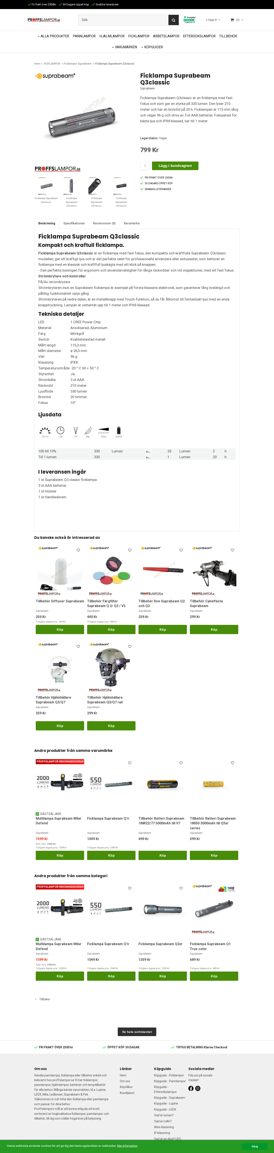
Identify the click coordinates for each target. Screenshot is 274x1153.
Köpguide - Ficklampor (169, 1075)
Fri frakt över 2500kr (43, 4)
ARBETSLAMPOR (166, 36)
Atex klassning (164, 1127)
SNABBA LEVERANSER (158, 189)
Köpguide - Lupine (166, 1103)
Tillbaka (43, 999)
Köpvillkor (126, 1087)
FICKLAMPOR (138, 36)
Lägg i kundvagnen (175, 166)
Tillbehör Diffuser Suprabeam (60, 601)
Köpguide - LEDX (165, 1109)
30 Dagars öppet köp (75, 4)
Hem (37, 63)
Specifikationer (74, 223)
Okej (255, 1146)
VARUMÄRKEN (126, 47)
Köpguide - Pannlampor (170, 1081)
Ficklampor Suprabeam (77, 63)
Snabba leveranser (107, 4)
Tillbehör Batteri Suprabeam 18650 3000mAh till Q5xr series (213, 823)
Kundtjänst (127, 1093)
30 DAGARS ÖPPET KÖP (159, 183)
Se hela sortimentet (137, 1032)
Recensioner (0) (104, 223)
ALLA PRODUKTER (55, 36)
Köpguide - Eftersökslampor (165, 1089)
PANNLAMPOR (84, 36)
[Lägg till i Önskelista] (79, 551)
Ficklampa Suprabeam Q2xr (160, 944)
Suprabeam (147, 88)
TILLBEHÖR (228, 36)
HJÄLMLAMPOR (112, 36)
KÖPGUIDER (153, 47)
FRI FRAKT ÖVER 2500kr (159, 177)
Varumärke (132, 223)
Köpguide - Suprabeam (169, 1097)
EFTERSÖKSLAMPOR (199, 36)
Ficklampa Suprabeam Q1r (108, 818)
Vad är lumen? (164, 1115)
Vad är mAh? (163, 1121)
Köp (60, 629)
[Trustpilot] (189, 19)
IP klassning (162, 1133)
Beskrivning (46, 223)
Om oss (125, 1081)
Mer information (127, 1145)
